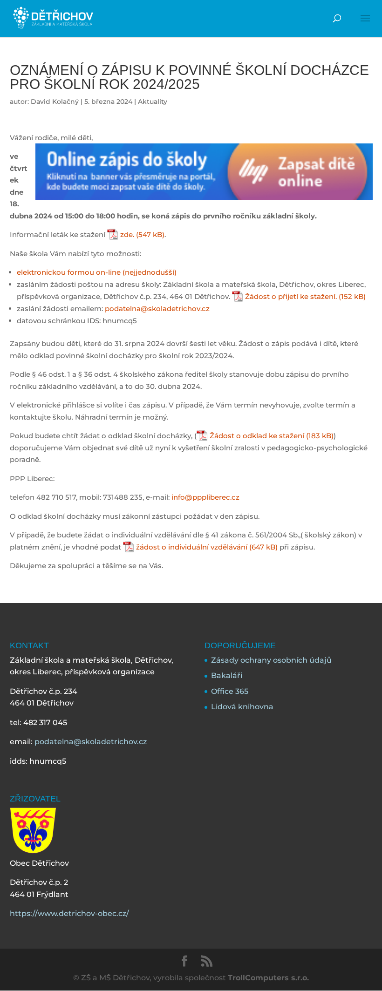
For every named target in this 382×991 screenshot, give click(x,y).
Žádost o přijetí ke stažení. (291, 296)
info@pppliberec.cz (205, 497)
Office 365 (229, 691)
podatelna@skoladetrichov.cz (157, 308)
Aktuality (152, 101)
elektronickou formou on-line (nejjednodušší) (97, 272)
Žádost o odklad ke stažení (257, 435)
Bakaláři (226, 675)
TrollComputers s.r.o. (268, 977)
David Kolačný (55, 101)
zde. (127, 234)
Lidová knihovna (242, 706)
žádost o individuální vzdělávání (191, 547)
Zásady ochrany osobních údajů (271, 660)
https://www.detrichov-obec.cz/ (69, 913)
